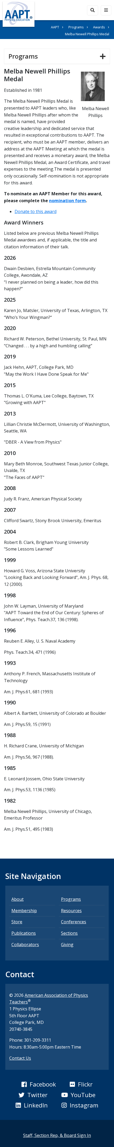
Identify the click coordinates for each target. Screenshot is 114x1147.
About (17, 899)
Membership (24, 911)
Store (16, 922)
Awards (99, 27)
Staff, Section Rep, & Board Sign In (57, 1135)
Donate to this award (35, 211)
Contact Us (20, 1058)
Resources (71, 911)
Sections (69, 933)
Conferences (73, 922)
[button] (38, 1084)
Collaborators (25, 944)
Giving (67, 944)
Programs (76, 27)
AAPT (55, 27)
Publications (23, 933)
